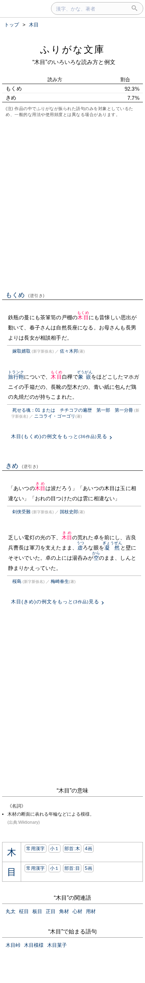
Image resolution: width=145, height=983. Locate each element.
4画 (88, 848)
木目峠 (13, 945)
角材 (64, 911)
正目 (51, 911)
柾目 (24, 911)
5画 (88, 868)
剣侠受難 (21, 511)
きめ (22, 465)
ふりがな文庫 (72, 49)
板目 (37, 911)
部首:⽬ (72, 868)
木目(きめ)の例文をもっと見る (55, 601)
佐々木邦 (69, 351)
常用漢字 (35, 848)
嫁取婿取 (21, 351)
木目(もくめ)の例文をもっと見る (59, 436)
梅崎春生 (60, 581)
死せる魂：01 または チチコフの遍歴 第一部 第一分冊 (72, 410)
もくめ (25, 294)
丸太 (10, 911)
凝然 (112, 548)
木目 (83, 317)
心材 (77, 911)
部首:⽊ (72, 848)
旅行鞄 (16, 377)
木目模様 (34, 945)
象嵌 (85, 377)
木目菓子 (57, 945)
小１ (54, 848)
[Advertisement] (72, 203)
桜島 (16, 581)
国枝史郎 (69, 511)
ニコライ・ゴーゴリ (54, 416)
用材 (91, 911)
